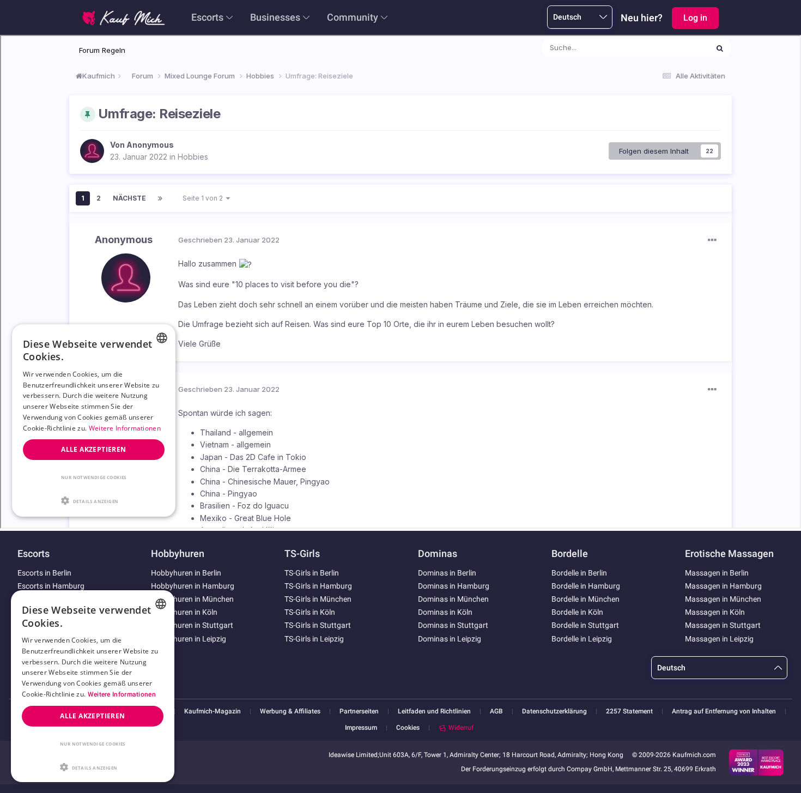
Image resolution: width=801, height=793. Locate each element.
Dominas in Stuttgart (453, 625)
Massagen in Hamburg (723, 586)
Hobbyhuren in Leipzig (188, 638)
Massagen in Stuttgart (723, 625)
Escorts (207, 17)
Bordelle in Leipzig (581, 638)
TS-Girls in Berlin (311, 572)
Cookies (408, 727)
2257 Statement (629, 711)
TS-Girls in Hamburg (318, 586)
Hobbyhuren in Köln (184, 612)
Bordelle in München (585, 599)
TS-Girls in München (317, 599)
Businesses (275, 17)
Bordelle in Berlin (579, 572)
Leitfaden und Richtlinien (434, 711)
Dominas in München (453, 599)
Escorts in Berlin (44, 572)
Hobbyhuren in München (192, 599)
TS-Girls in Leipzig (314, 638)
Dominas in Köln (445, 612)
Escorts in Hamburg (50, 586)
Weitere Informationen (122, 694)
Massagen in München (723, 599)
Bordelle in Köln (577, 612)
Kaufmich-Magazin (212, 711)
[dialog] (92, 686)
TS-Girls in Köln (309, 612)
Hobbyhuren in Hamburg (192, 586)
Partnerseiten (359, 711)
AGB (496, 711)
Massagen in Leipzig (719, 638)
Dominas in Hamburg (453, 586)
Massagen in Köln (715, 612)
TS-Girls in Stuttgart (317, 625)
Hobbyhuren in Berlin (186, 572)
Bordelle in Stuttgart (585, 625)
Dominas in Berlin (447, 572)
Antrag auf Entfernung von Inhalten (724, 711)
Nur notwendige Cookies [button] (92, 744)
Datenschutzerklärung (554, 711)
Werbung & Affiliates (290, 711)
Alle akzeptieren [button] (92, 716)
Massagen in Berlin (717, 572)
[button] (92, 766)
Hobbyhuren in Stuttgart (192, 625)
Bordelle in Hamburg (585, 586)
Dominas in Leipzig (449, 638)
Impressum (361, 727)
